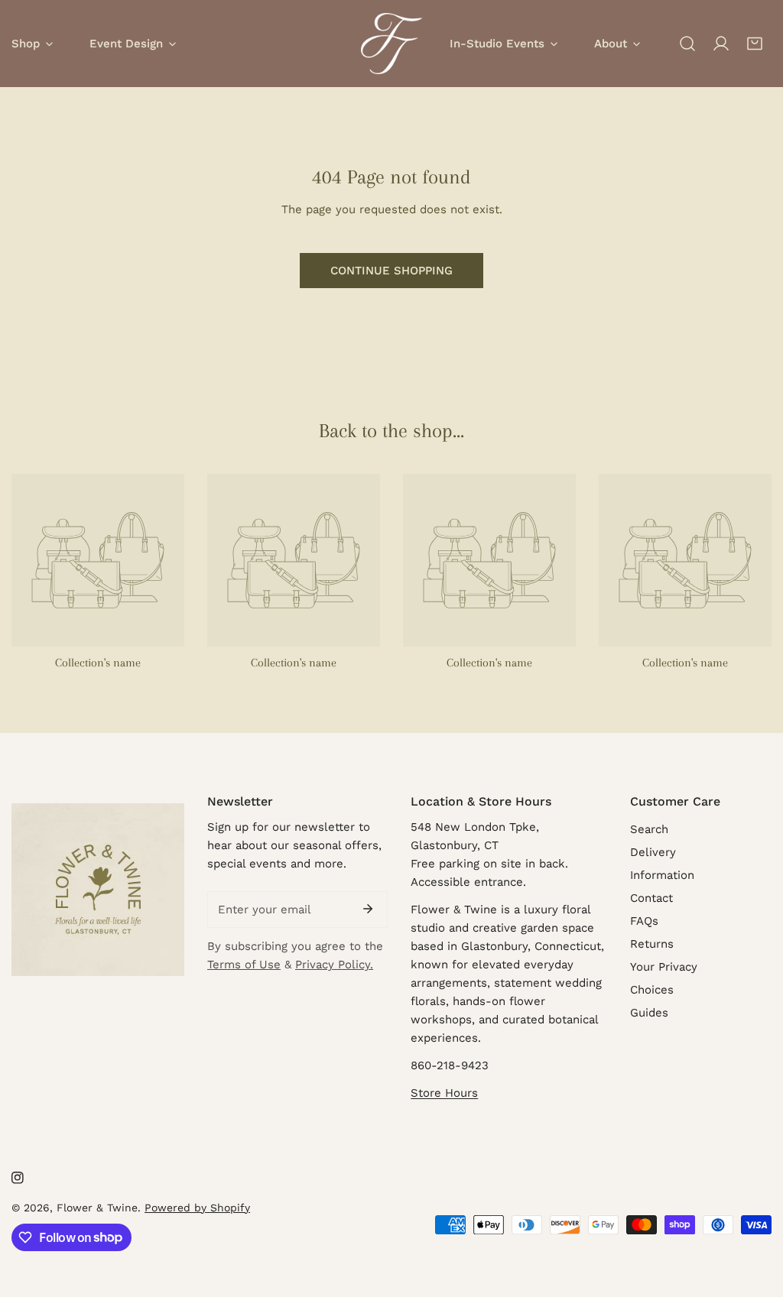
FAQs (644, 921)
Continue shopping (391, 270)
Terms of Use (244, 964)
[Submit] (367, 908)
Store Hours (444, 1093)
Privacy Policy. (334, 964)
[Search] (687, 43)
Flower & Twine (97, 1207)
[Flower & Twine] (391, 43)
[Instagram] (17, 1177)
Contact (651, 898)
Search (649, 829)
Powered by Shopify (197, 1207)
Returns (652, 944)
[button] (755, 43)
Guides (649, 1013)
